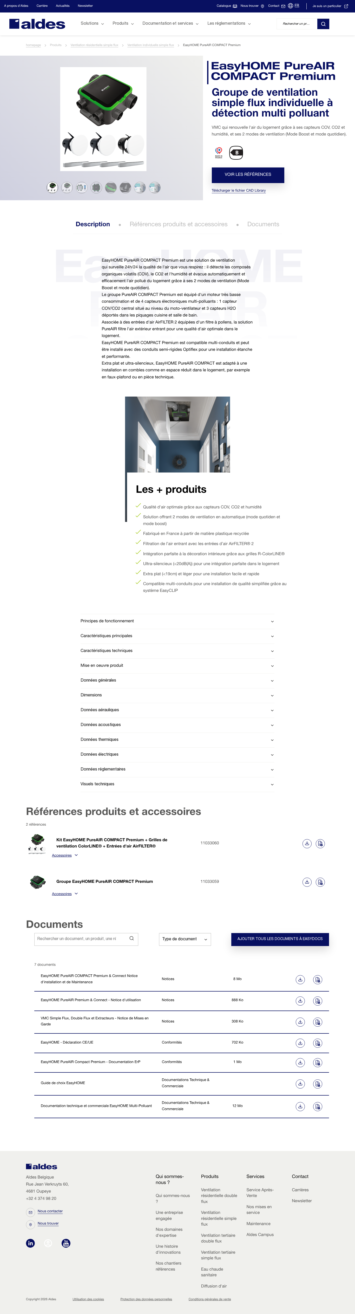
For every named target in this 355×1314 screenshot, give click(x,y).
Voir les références (248, 175)
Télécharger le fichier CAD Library (239, 191)
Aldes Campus (260, 1235)
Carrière (42, 6)
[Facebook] (49, 1243)
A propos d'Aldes (16, 6)
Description (93, 225)
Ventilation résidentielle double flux (219, 1196)
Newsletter (85, 6)
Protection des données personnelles (146, 1299)
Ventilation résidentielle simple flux (94, 45)
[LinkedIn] (31, 1243)
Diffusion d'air (214, 1287)
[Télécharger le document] (281, 979)
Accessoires (62, 856)
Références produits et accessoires (179, 225)
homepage (33, 45)
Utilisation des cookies (88, 1299)
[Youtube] (66, 1243)
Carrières (300, 1190)
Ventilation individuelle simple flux (150, 45)
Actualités (63, 6)
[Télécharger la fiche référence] (307, 843)
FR (297, 6)
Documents (263, 225)
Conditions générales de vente (210, 1299)
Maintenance (259, 1224)
